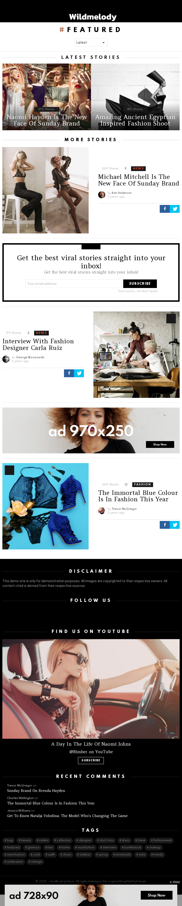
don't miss (107, 840)
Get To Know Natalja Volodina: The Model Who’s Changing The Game (67, 815)
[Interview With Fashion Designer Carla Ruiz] (136, 354)
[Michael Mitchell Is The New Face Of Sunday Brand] (45, 190)
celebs (44, 840)
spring (103, 854)
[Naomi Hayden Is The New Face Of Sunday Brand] (46, 97)
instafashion (86, 847)
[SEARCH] (178, 17)
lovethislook (132, 847)
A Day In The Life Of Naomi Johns (91, 744)
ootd (36, 854)
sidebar (85, 854)
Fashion (142, 484)
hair (50, 847)
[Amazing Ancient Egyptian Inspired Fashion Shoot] (135, 97)
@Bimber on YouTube (91, 751)
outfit (51, 854)
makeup (155, 847)
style (142, 854)
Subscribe (91, 760)
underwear (15, 861)
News (138, 168)
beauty (26, 840)
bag (10, 840)
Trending (171, 318)
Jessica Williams (18, 810)
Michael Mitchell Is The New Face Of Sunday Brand (138, 180)
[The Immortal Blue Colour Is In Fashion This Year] (45, 506)
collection (64, 840)
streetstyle (123, 854)
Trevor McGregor (19, 785)
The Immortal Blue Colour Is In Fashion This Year (138, 496)
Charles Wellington (20, 798)
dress (126, 840)
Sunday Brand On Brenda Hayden (36, 790)
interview (109, 847)
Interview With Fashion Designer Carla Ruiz (38, 344)
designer (85, 840)
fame (141, 840)
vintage (36, 861)
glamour (34, 847)
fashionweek (163, 840)
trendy (158, 854)
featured (13, 847)
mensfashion (16, 854)
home (65, 847)
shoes (67, 854)
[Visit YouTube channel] (91, 689)
